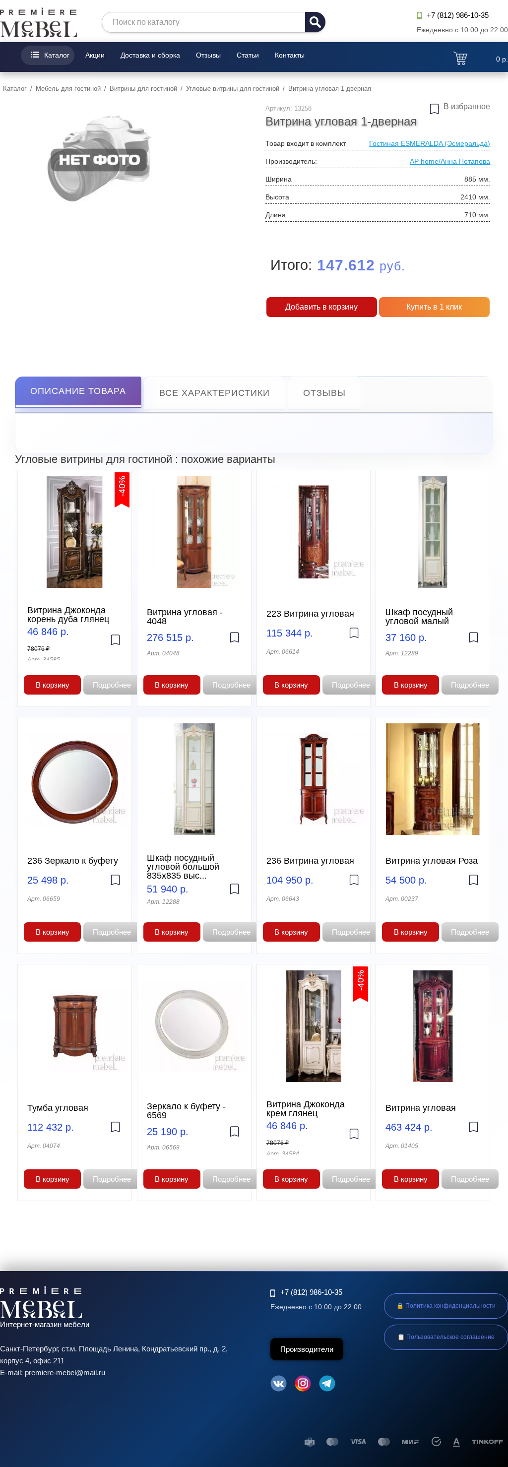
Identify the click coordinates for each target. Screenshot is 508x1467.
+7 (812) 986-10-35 (458, 15)
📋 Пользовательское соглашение (446, 1337)
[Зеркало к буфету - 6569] (194, 1026)
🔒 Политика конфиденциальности (446, 1305)
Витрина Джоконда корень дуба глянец (68, 615)
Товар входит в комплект (305, 143)
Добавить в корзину (321, 307)
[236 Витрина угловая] (314, 779)
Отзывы (208, 55)
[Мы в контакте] (278, 1385)
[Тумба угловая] (74, 1026)
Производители (306, 1349)
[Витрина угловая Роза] (433, 779)
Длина (275, 215)
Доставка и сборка (150, 55)
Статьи (248, 55)
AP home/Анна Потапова (450, 161)
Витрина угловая (420, 1107)
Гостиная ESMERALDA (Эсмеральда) (429, 143)
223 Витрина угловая (310, 613)
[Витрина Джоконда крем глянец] (314, 1026)
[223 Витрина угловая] (314, 532)
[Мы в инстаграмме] (303, 1385)
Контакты (290, 55)
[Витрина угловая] (433, 1026)
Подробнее (112, 685)
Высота (277, 197)
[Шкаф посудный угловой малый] (433, 532)
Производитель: (291, 161)
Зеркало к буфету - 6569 (186, 1111)
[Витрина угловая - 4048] (194, 532)
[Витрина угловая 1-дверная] (99, 158)
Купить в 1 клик (434, 307)
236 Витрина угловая (310, 860)
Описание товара (78, 391)
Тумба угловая (57, 1107)
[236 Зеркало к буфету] (74, 779)
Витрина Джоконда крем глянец (305, 1109)
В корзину (52, 685)
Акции (95, 55)
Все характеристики (214, 393)
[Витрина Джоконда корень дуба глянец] (74, 532)
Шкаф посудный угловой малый (419, 617)
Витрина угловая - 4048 (185, 617)
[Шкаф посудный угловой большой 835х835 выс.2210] (194, 779)
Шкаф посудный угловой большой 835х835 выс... (183, 866)
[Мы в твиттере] (327, 1385)
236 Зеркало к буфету (72, 860)
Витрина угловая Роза (431, 860)
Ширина (278, 179)
